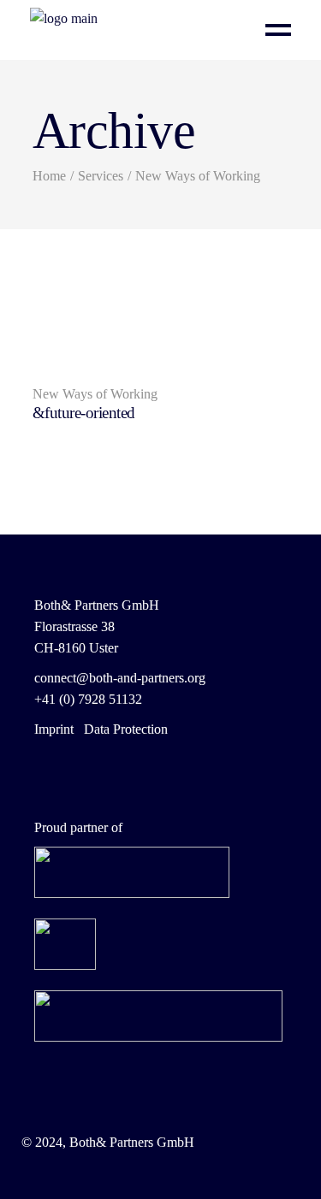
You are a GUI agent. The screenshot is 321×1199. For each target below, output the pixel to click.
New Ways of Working (95, 394)
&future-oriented (84, 413)
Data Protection (126, 729)
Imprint (54, 729)
